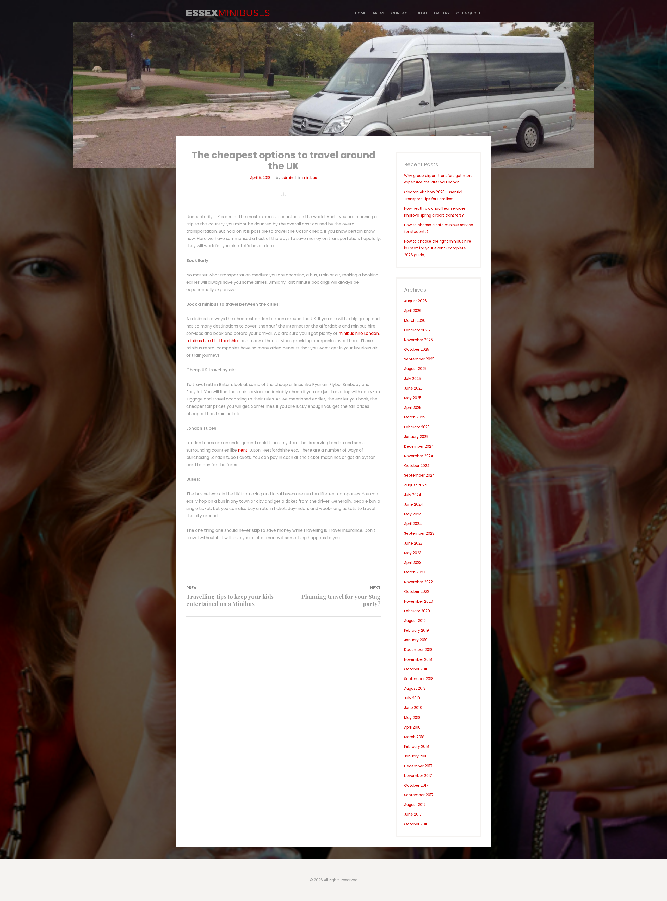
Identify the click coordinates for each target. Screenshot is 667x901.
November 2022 (418, 581)
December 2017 (418, 766)
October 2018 (416, 669)
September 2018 (419, 678)
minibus (309, 177)
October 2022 (416, 591)
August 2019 (415, 620)
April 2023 (412, 562)
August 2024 (415, 485)
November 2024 (418, 456)
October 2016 (416, 824)
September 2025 (419, 359)
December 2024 (419, 446)
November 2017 (418, 775)
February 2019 (416, 630)
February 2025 (417, 427)
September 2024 (419, 475)
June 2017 (413, 814)
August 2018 (415, 688)
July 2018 (412, 698)
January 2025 (416, 436)
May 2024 (413, 514)
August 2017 (415, 804)
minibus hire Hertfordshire (213, 341)
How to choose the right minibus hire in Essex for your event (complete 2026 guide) (437, 248)
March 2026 (414, 320)
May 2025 (412, 397)
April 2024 (413, 523)
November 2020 (418, 601)
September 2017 (419, 795)
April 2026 (413, 310)
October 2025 (416, 349)
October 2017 (416, 785)
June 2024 (413, 504)
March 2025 (414, 417)
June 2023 (413, 543)
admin (287, 177)
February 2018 (416, 746)
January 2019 (416, 640)
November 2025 (418, 339)
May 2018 (412, 717)
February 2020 (417, 611)
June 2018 (413, 707)
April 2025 (412, 407)
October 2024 (417, 465)
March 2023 (414, 572)
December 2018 (418, 649)
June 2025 (413, 388)
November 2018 (418, 659)
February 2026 (417, 330)
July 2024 (412, 494)
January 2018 (416, 756)
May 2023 (412, 553)
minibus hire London (358, 333)
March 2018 (414, 736)
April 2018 (412, 727)
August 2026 (415, 301)
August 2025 (415, 368)
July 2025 (412, 378)
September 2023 (419, 533)
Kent (243, 450)
